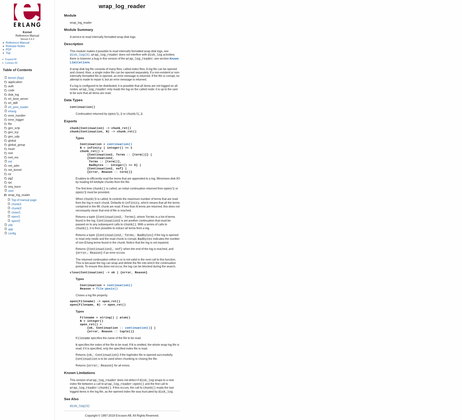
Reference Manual (17, 42)
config (12, 233)
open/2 (15, 220)
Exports (70, 121)
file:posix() (107, 288)
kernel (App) (16, 77)
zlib (10, 225)
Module (70, 15)
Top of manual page (24, 200)
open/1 (15, 216)
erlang (12, 111)
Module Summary (78, 30)
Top (8, 52)
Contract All (11, 63)
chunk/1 (16, 204)
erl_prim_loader (18, 107)
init (10, 161)
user (11, 190)
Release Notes (15, 46)
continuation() (119, 144)
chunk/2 (16, 208)
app (10, 229)
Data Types (73, 100)
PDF (9, 49)
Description (73, 44)
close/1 (16, 212)
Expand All (10, 59)
